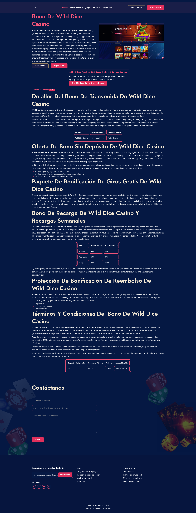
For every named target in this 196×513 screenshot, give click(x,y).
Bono (80, 468)
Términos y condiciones (134, 478)
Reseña (65, 7)
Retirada (81, 481)
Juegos (88, 7)
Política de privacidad (133, 475)
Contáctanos (129, 471)
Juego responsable (131, 481)
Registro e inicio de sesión (89, 475)
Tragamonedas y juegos (88, 471)
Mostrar (52, 90)
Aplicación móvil (85, 478)
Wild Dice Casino (94, 505)
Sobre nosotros (77, 7)
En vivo (96, 7)
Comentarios (107, 7)
